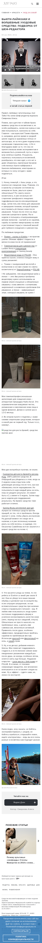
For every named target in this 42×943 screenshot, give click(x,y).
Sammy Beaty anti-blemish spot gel (18, 508)
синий (11, 641)
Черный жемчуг (24, 269)
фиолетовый (30, 638)
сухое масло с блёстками (23, 661)
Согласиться (21, 931)
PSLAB (36, 269)
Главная (5, 13)
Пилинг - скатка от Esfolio (15, 237)
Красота (16, 13)
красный (16, 638)
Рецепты (6, 885)
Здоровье (31, 885)
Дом (38, 885)
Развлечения (14, 889)
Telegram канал (20, 101)
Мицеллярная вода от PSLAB (17, 255)
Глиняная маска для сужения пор (19, 246)
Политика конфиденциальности (21, 938)
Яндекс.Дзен (19, 802)
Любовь (14, 885)
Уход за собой (30, 13)
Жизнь (5, 889)
